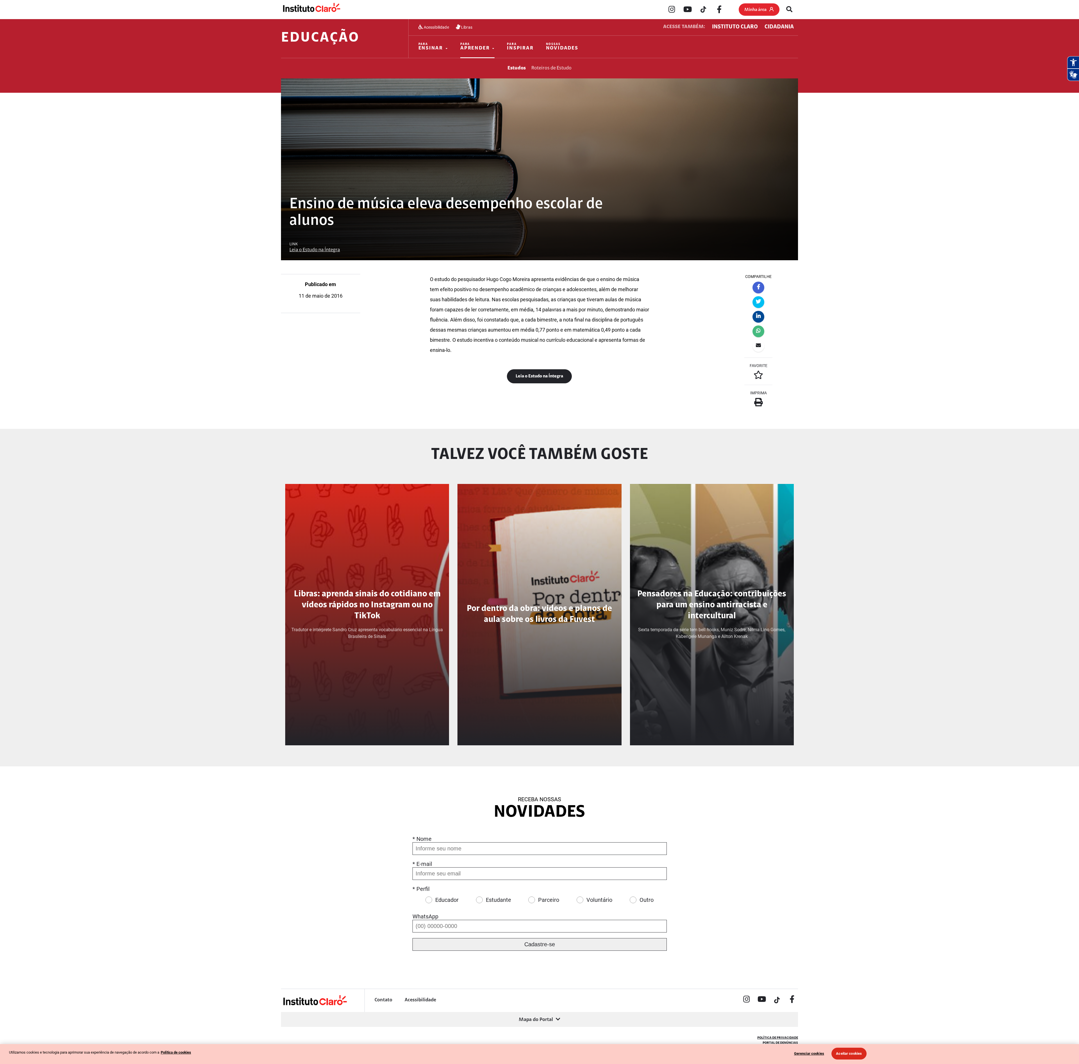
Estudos (516, 68)
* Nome (422, 839)
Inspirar (520, 47)
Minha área (755, 10)
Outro (647, 900)
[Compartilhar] (758, 287)
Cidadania (779, 27)
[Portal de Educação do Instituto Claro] (314, 1004)
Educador (447, 900)
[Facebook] (719, 10)
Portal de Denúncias (780, 1043)
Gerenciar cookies (809, 1053)
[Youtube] (687, 10)
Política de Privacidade (777, 1038)
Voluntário (599, 900)
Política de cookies (176, 1052)
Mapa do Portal (536, 1019)
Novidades (562, 47)
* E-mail (422, 864)
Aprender (474, 47)
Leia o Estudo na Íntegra (314, 250)
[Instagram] (672, 10)
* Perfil (421, 889)
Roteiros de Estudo (551, 68)
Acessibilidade (436, 27)
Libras (466, 27)
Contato (383, 1000)
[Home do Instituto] (311, 9)
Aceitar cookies (849, 1053)
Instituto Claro (735, 27)
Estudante (498, 900)
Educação (320, 38)
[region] (539, 1054)
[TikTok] (703, 10)
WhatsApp (425, 916)
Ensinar (430, 47)
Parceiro (548, 900)
